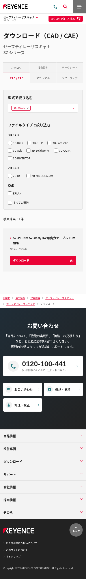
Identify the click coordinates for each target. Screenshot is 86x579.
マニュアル (43, 78)
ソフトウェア (70, 78)
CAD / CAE (16, 78)
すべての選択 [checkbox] (21, 202)
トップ (76, 531)
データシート (70, 67)
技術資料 (43, 67)
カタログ (16, 67)
